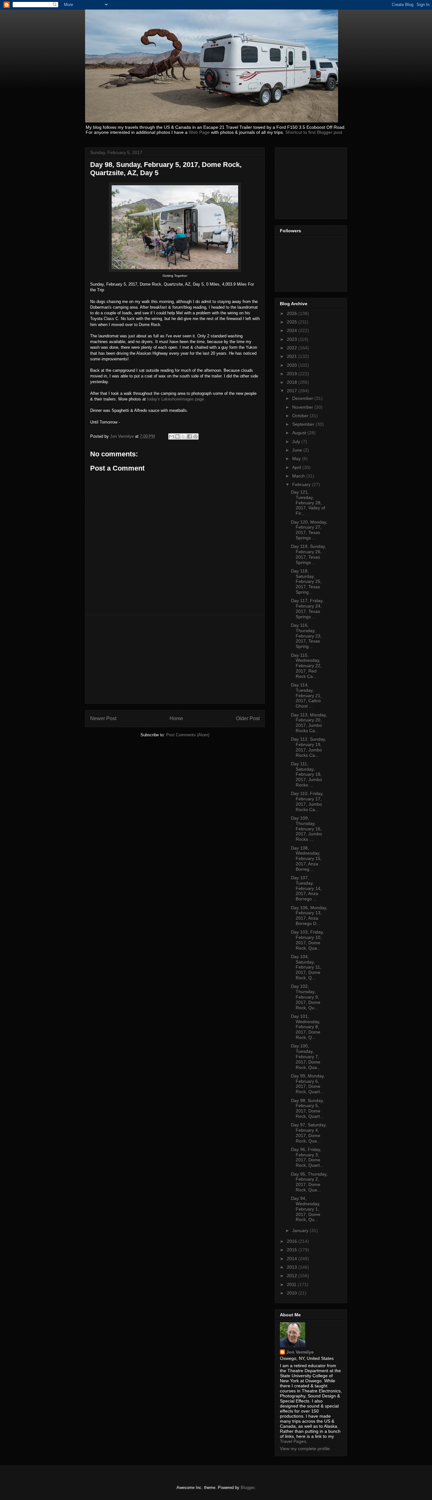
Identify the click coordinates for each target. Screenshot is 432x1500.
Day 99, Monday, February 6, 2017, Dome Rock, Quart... (308, 1083)
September (304, 424)
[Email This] (171, 436)
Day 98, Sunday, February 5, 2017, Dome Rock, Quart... (307, 1108)
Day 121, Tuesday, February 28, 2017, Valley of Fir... (308, 502)
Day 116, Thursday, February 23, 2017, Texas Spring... (306, 636)
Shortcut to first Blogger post (313, 132)
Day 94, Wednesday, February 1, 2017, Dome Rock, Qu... (305, 1209)
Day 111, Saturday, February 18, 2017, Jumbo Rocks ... (306, 774)
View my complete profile (305, 1448)
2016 (292, 1241)
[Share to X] (183, 436)
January (301, 1230)
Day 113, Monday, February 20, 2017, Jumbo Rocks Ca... (309, 722)
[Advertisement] (174, 659)
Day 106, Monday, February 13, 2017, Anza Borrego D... (309, 915)
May (297, 458)
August (299, 432)
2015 (292, 1249)
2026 (292, 313)
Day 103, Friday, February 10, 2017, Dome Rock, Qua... (307, 939)
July (296, 441)
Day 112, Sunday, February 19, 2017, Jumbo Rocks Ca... (308, 747)
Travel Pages (293, 1441)
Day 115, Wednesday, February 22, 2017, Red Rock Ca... (306, 666)
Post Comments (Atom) (187, 734)
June (297, 450)
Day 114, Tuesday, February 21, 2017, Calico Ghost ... (306, 695)
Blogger (247, 1487)
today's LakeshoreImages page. (176, 399)
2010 (292, 1292)
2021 (292, 356)
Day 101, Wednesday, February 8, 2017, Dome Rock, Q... (305, 1027)
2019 (292, 373)
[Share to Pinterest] (195, 436)
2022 (292, 347)
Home (176, 718)
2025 (292, 321)
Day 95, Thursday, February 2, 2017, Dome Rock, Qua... (309, 1181)
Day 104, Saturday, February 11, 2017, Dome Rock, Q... (306, 967)
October (301, 415)
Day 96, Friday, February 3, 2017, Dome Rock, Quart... (307, 1157)
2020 (292, 365)
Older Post (248, 718)
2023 (292, 339)
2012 (292, 1275)
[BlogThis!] (177, 436)
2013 (292, 1267)
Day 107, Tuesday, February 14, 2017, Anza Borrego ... (306, 888)
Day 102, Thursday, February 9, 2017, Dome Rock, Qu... (305, 997)
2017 (292, 390)
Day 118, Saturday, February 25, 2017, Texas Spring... (306, 581)
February (302, 484)
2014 (292, 1258)
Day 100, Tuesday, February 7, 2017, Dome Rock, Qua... (306, 1056)
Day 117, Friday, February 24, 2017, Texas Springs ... (307, 608)
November (303, 407)
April (297, 467)
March (299, 475)
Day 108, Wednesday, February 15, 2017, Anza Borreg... (306, 858)
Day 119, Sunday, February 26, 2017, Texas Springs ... (308, 554)
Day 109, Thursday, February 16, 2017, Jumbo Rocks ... (306, 828)
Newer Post (103, 718)
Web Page (199, 132)
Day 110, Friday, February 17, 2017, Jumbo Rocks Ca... (307, 801)
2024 (292, 330)
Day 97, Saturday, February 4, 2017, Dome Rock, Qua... (309, 1132)
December (303, 398)
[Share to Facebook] (189, 436)
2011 (292, 1284)
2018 (292, 382)
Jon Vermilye (300, 1352)
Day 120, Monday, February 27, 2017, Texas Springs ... (309, 529)
